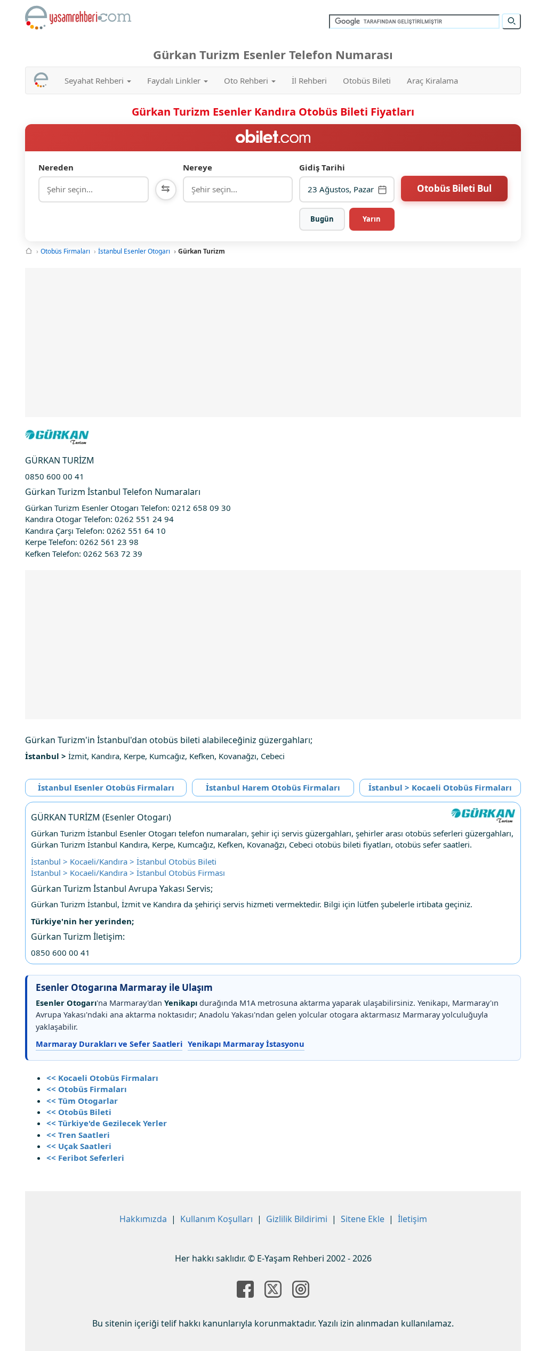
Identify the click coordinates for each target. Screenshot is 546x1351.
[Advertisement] (273, 342)
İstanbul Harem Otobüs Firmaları (273, 787)
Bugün (322, 219)
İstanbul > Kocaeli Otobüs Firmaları (440, 787)
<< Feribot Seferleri (85, 1157)
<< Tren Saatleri (78, 1134)
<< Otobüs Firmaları (86, 1089)
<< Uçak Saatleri (78, 1146)
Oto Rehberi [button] (247, 80)
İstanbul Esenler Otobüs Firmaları (106, 787)
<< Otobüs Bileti (78, 1111)
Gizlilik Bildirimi (296, 1219)
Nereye (197, 167)
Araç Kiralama (432, 80)
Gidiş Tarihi (322, 167)
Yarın (372, 219)
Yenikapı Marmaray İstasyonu (246, 1043)
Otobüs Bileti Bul (454, 188)
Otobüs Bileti (367, 80)
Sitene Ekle (362, 1219)
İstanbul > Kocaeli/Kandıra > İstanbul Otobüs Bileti (123, 861)
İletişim (412, 1219)
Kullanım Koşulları (216, 1219)
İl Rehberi (309, 80)
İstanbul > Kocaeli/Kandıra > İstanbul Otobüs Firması (128, 872)
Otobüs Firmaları (65, 251)
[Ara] (511, 21)
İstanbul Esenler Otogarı (134, 251)
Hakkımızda (143, 1219)
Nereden (56, 167)
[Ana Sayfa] (29, 251)
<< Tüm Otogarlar (82, 1100)
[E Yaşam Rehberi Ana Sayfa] (78, 17)
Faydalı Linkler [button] (175, 80)
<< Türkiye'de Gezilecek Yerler (106, 1123)
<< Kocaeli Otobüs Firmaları (102, 1077)
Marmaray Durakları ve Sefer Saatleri (109, 1043)
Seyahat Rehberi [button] (95, 80)
